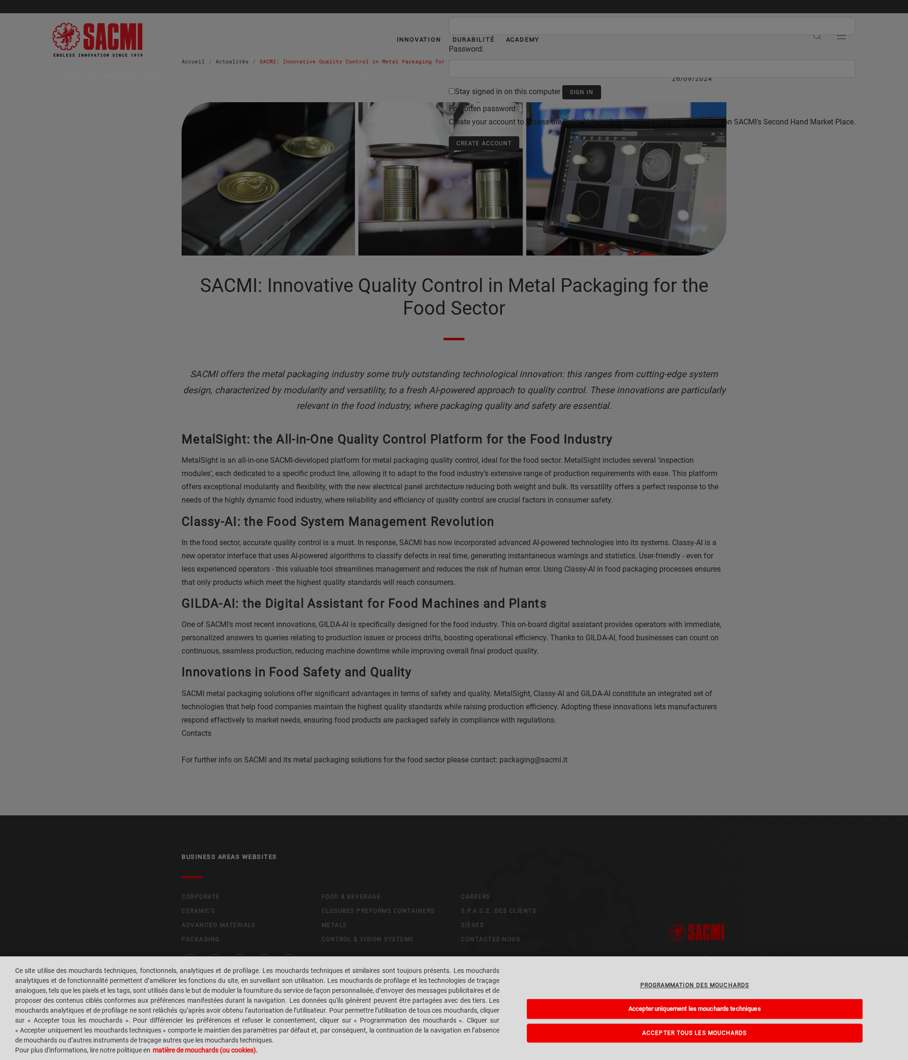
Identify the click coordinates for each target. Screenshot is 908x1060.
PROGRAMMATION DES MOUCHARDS (694, 985)
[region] (454, 1008)
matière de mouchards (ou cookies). (205, 1050)
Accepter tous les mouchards (694, 1033)
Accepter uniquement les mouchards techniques (695, 1008)
